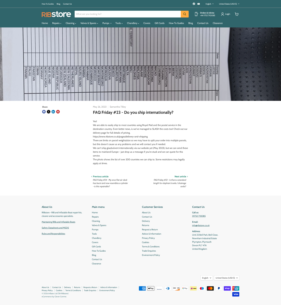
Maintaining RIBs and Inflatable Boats (58, 222)
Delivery (146, 221)
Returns (145, 225)
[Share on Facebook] (44, 111)
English (208, 4)
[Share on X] (48, 111)
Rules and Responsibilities (53, 233)
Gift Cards (160, 23)
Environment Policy (151, 255)
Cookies (145, 242)
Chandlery (132, 23)
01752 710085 (199, 216)
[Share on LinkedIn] (53, 111)
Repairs (56, 23)
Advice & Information (151, 233)
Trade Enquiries (149, 251)
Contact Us (67, 4)
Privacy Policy (148, 238)
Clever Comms (60, 296)
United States (228, 4)
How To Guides (48, 4)
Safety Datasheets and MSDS (55, 227)
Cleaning (70, 23)
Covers (146, 23)
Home (45, 23)
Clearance (218, 23)
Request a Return (150, 229)
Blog (58, 4)
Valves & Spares (88, 23)
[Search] (185, 14)
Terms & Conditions (151, 246)
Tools (118, 23)
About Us (146, 212)
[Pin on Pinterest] (58, 111)
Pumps (106, 23)
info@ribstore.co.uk (201, 225)
